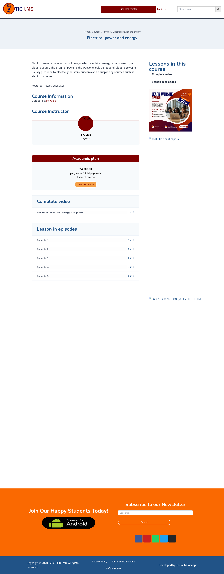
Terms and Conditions (123, 561)
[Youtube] (147, 538)
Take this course (85, 184)
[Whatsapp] (155, 538)
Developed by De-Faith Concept (178, 565)
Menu (160, 9)
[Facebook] (138, 538)
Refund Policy (113, 568)
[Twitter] (164, 538)
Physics (51, 100)
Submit (144, 522)
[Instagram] (172, 538)
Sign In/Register (128, 9)
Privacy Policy (99, 561)
